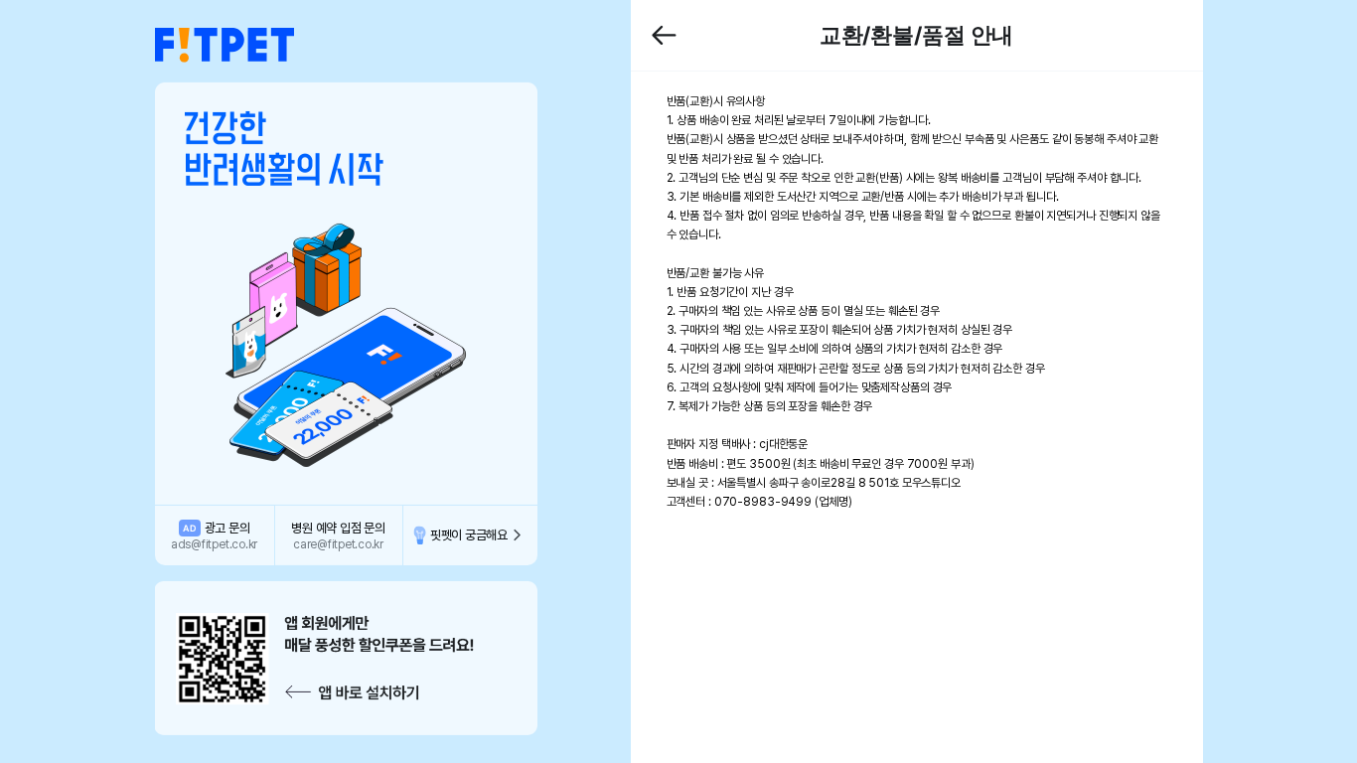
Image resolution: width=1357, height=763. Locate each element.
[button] (224, 46)
